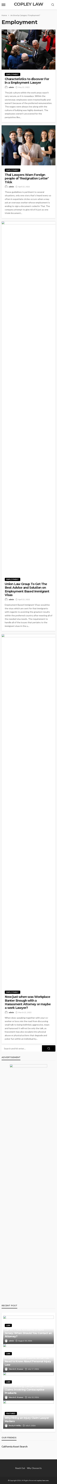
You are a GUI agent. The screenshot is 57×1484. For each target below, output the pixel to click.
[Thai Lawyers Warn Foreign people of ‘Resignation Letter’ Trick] (28, 145)
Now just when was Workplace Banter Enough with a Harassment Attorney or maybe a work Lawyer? (28, 1002)
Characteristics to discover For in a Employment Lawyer (27, 80)
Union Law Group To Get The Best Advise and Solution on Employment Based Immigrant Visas (27, 589)
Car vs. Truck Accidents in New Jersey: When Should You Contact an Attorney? (28, 1333)
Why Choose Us (34, 1468)
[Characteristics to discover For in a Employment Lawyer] (28, 50)
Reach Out (20, 1468)
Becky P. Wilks (15, 1425)
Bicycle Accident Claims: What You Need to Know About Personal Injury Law (28, 1361)
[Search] (52, 5)
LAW (8, 1325)
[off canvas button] (3, 4)
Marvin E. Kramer (16, 1369)
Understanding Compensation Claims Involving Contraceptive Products (24, 1389)
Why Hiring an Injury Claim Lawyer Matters (27, 1419)
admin (11, 87)
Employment (12, 74)
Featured (10, 1413)
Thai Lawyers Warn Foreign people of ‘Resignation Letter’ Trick (27, 178)
